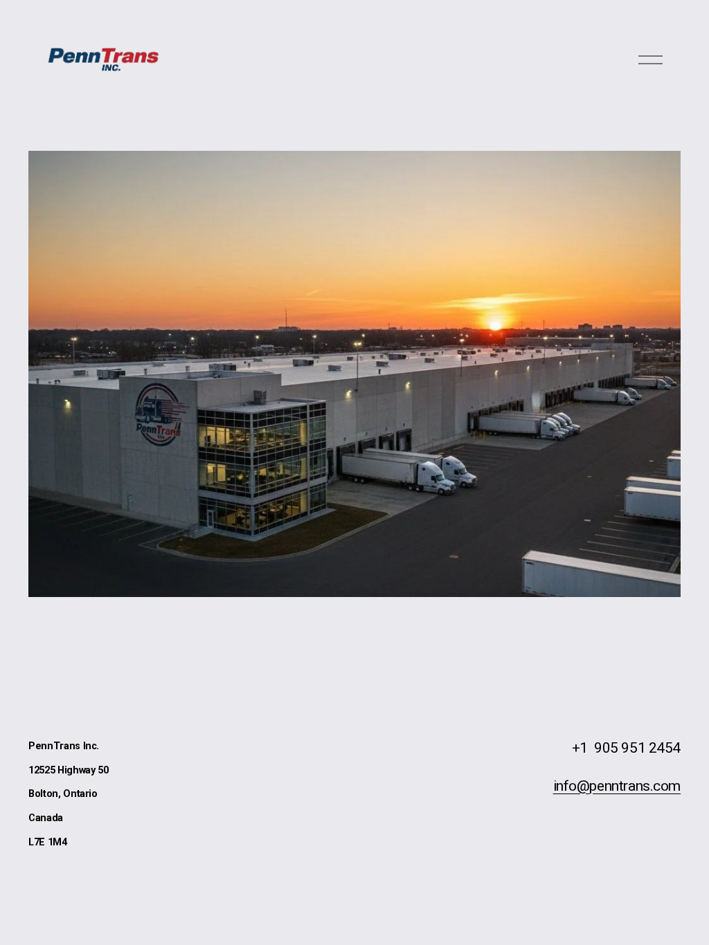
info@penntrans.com (617, 786)
